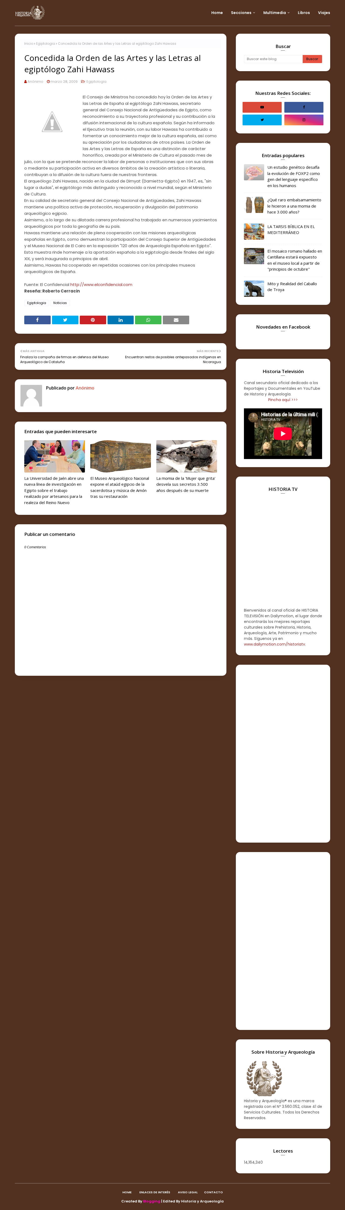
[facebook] (303, 107)
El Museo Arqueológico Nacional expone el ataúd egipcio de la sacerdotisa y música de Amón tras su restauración (119, 487)
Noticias (60, 303)
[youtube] (262, 107)
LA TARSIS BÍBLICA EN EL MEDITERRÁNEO (291, 229)
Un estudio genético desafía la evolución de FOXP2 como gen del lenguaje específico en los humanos (293, 176)
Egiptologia (45, 43)
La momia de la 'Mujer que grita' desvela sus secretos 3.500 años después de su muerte (185, 484)
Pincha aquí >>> (283, 399)
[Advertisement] (283, 754)
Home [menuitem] (217, 12)
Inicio (28, 43)
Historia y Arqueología (202, 1201)
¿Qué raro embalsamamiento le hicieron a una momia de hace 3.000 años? (294, 206)
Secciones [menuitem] (241, 12)
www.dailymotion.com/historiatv (274, 644)
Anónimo (35, 81)
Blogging (151, 1201)
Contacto (213, 1192)
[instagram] (303, 120)
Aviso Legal (188, 1192)
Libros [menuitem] (304, 12)
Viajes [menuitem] (324, 12)
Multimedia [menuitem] (274, 12)
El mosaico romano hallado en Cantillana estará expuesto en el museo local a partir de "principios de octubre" (294, 260)
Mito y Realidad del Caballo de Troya (292, 286)
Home (127, 1192)
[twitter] (262, 120)
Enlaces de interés (154, 1192)
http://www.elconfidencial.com (101, 284)
